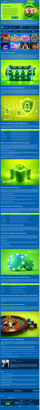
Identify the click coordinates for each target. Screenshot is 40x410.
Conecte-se (37, 1)
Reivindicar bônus (35, 390)
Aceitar (8, 403)
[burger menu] (1, 1)
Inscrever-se (16, 402)
